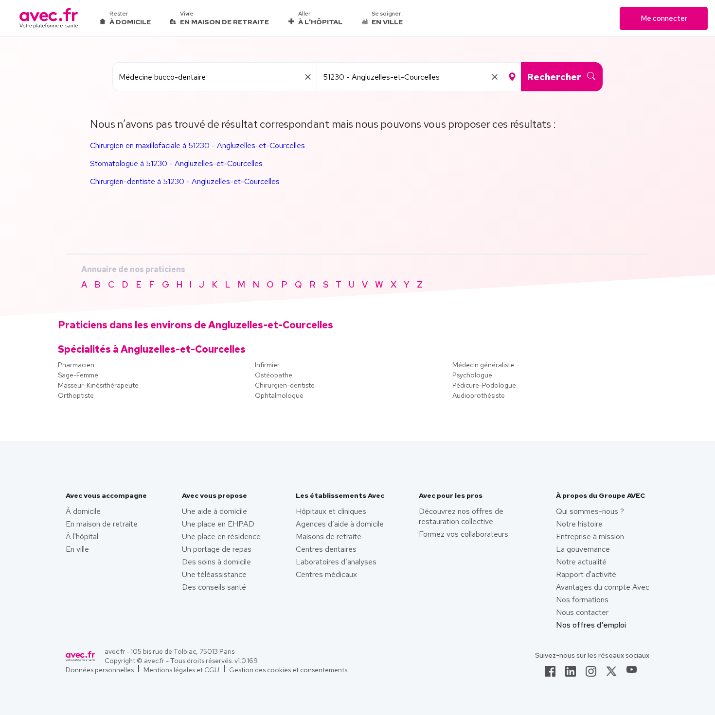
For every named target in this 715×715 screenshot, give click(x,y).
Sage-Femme (78, 375)
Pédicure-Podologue (484, 385)
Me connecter (664, 18)
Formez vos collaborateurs (463, 534)
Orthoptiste (76, 395)
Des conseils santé (214, 587)
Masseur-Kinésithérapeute (98, 385)
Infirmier (267, 364)
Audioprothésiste (478, 395)
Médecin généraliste (483, 364)
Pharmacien (76, 364)
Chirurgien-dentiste (285, 385)
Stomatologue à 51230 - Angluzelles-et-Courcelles (176, 163)
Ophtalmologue (279, 395)
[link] (550, 674)
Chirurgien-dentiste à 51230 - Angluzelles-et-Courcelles (185, 181)
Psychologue (472, 375)
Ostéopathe (273, 375)
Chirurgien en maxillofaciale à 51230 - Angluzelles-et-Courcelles (197, 145)
